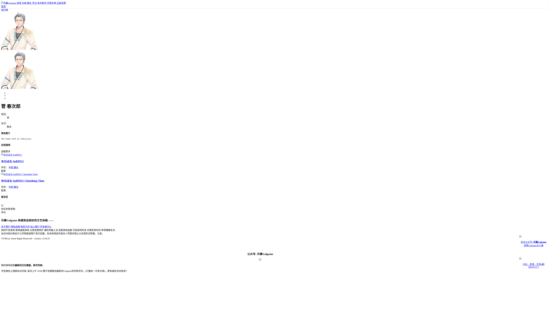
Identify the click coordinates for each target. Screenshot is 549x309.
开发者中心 (45, 226)
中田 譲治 (13, 167)
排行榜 (4, 10)
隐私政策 (15, 226)
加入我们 (34, 226)
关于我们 (5, 226)
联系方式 (25, 226)
